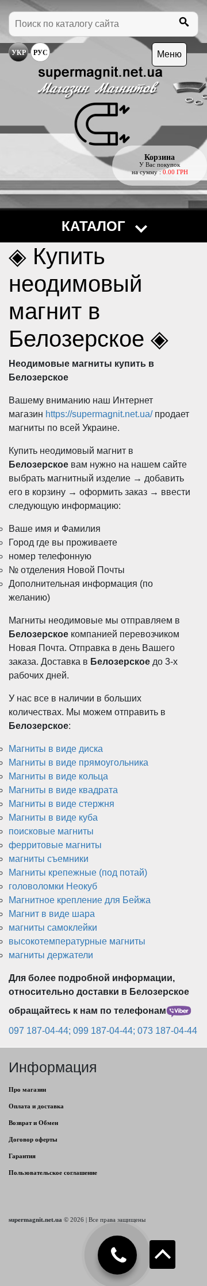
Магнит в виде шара (52, 914)
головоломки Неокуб (53, 886)
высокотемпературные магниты (77, 941)
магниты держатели (51, 955)
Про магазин (27, 1089)
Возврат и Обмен (33, 1122)
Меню (169, 54)
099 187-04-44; (105, 1031)
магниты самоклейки (53, 927)
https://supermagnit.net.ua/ (100, 414)
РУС (40, 53)
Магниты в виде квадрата (63, 790)
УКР (19, 53)
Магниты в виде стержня (61, 804)
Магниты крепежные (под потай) (78, 872)
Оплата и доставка (36, 1106)
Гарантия (22, 1155)
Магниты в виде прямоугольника (78, 762)
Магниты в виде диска (56, 749)
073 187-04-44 (167, 1031)
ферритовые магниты (55, 845)
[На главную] (100, 106)
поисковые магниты (51, 831)
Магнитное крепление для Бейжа (80, 900)
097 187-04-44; (41, 1031)
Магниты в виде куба (53, 817)
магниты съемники (49, 859)
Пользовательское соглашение (53, 1172)
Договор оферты (33, 1139)
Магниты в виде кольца (58, 776)
